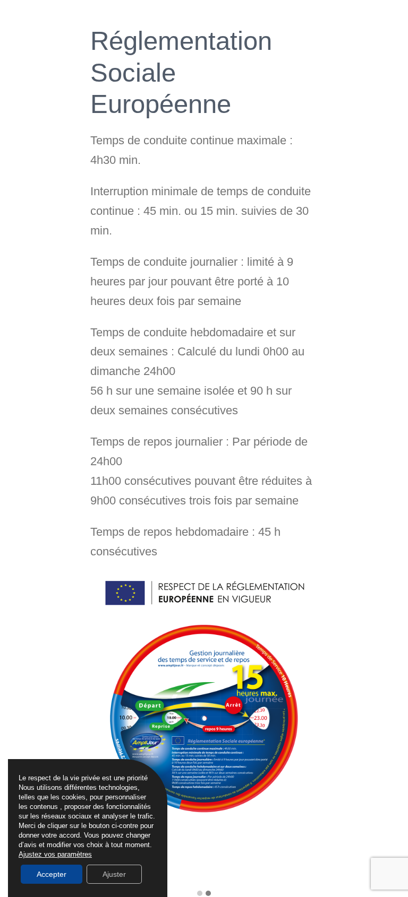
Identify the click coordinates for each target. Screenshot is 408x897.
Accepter (51, 874)
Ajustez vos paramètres (55, 854)
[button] (200, 894)
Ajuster (114, 874)
